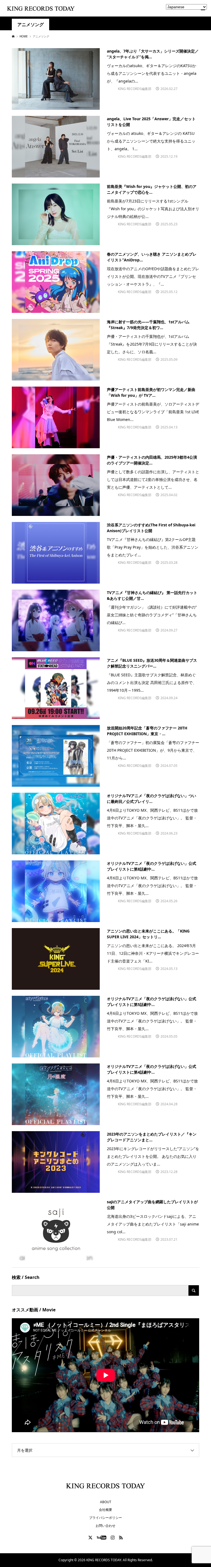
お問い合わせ (105, 1525)
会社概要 (105, 1509)
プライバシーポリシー (105, 1517)
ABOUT (105, 1502)
